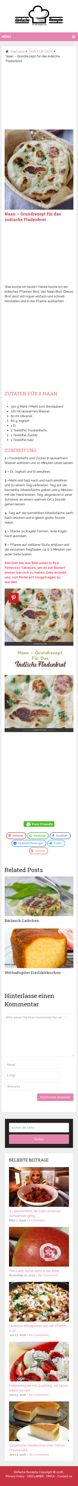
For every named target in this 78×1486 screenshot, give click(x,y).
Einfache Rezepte (26, 1472)
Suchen (39, 1139)
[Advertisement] (39, 97)
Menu (6, 37)
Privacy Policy (15, 1476)
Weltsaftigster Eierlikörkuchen (33, 972)
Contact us (64, 1476)
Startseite (17, 51)
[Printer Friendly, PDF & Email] (39, 824)
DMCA (50, 1476)
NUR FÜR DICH (40, 51)
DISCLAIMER (35, 1476)
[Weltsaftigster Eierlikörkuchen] (39, 948)
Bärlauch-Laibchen (22, 920)
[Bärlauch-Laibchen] (39, 896)
